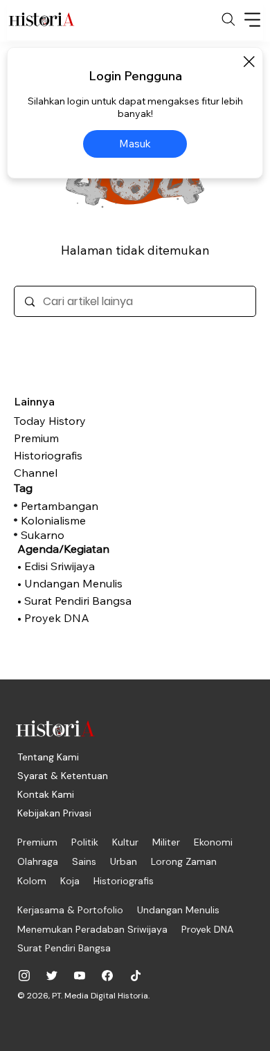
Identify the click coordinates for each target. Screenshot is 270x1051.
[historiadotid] (24, 975)
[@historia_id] (52, 975)
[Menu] (253, 19)
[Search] (228, 19)
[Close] (248, 61)
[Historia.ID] (41, 19)
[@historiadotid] (79, 975)
